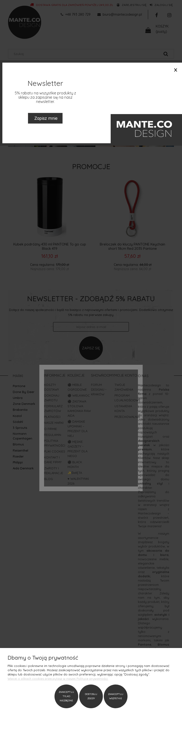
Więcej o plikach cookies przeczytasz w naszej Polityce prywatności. (58, 678)
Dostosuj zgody (91, 696)
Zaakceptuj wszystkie (115, 696)
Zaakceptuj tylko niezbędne (66, 696)
